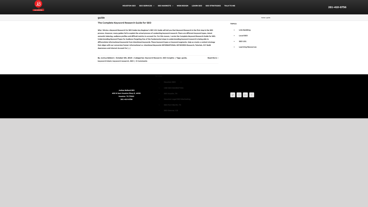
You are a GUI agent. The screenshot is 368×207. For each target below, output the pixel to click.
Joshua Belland (107, 58)
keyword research (121, 61)
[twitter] (232, 94)
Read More (212, 58)
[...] (129, 48)
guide (184, 58)
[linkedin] (245, 94)
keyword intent (105, 61)
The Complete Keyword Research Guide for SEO (124, 22)
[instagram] (239, 94)
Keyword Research (153, 58)
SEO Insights (168, 58)
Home (263, 17)
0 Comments (141, 61)
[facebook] (251, 94)
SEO (132, 61)
